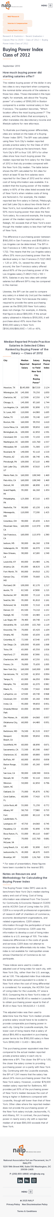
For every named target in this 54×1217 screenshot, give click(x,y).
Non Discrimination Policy (34, 1204)
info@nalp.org (37, 1173)
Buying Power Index (15, 30)
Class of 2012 (32, 39)
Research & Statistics (13, 36)
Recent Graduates (34, 36)
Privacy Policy (13, 1204)
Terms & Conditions (27, 1211)
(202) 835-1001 (19, 1173)
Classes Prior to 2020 (13, 39)
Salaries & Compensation (17, 23)
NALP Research (13, 16)
